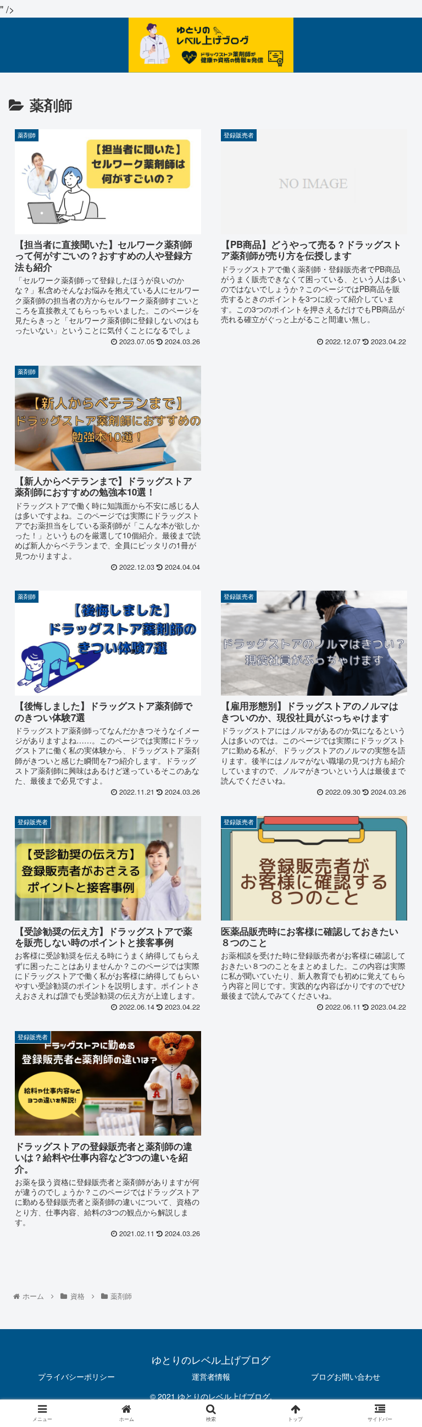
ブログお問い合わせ (345, 1376)
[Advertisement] (313, 434)
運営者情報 (211, 1376)
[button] (389, 1109)
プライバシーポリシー (76, 1376)
